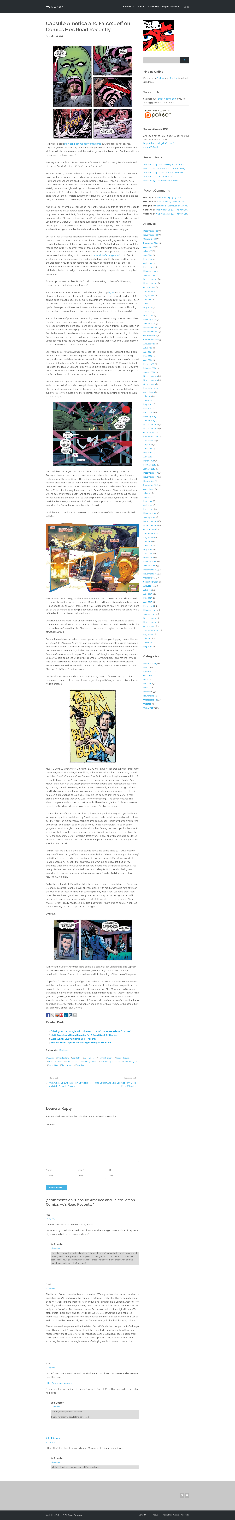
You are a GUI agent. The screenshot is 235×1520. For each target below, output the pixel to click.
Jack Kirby (76, 1058)
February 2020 (149, 368)
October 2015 (149, 578)
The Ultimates (66, 1065)
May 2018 (147, 453)
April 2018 (147, 457)
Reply (135, 1240)
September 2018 (150, 436)
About (141, 6)
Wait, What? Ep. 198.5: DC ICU (170, 197)
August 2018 (149, 441)
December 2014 (150, 618)
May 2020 (147, 356)
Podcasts (147, 683)
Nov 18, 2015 (50, 1442)
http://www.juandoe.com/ (59, 1383)
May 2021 (147, 307)
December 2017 (150, 473)
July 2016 (147, 541)
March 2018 (148, 461)
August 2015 (149, 586)
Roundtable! (148, 696)
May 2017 (147, 501)
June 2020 (148, 352)
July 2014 (147, 638)
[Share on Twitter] (52, 1015)
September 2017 (150, 485)
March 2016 (148, 558)
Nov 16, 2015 (55, 1406)
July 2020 (147, 348)
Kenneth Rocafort (122, 1058)
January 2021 (149, 323)
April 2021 (147, 311)
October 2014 (149, 626)
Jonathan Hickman (105, 1058)
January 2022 (149, 275)
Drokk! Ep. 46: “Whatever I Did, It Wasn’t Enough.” (165, 168)
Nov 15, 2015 (50, 1219)
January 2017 (149, 517)
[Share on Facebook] (48, 1015)
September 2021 (150, 291)
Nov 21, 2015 (55, 1248)
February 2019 (149, 416)
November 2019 (150, 380)
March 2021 (148, 315)
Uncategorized (150, 700)
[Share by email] (75, 1015)
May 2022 (147, 259)
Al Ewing (50, 1058)
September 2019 (150, 388)
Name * (50, 1170)
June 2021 (147, 303)
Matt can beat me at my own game (82, 144)
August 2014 (149, 634)
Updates (147, 704)
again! (112, 292)
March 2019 (148, 412)
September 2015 (150, 582)
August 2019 (149, 392)
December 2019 (150, 376)
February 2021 (149, 319)
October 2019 (149, 384)
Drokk (146, 667)
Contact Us (128, 6)
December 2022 (150, 231)
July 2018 (147, 445)
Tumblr (173, 78)
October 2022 (149, 239)
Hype (145, 679)
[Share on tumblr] (70, 1015)
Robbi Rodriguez (130, 1062)
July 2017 (147, 493)
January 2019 (149, 420)
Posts (145, 687)
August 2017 (149, 489)
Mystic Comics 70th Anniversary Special (80, 1062)
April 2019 (147, 408)
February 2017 (149, 513)
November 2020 (150, 332)
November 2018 (150, 428)
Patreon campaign (166, 98)
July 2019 (147, 396)
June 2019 (147, 400)
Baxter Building (150, 663)
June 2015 (147, 594)
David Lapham (63, 1058)
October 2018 (149, 432)
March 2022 (148, 267)
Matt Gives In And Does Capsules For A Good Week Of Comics (84, 1035)
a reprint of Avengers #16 (107, 255)
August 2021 (149, 295)
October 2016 (149, 529)
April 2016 (147, 554)
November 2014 (150, 622)
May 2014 (147, 646)
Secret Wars (53, 1065)
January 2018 (149, 469)
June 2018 (147, 449)
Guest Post (148, 675)
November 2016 (150, 525)
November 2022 (150, 235)
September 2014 (150, 630)
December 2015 (150, 570)
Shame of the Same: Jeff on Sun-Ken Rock (174, 206)
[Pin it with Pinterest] (61, 1015)
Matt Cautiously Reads (171, 202)
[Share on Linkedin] (66, 1015)
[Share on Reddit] (57, 1015)
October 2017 (149, 481)
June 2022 (148, 255)
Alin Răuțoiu (53, 1438)
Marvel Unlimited (55, 1062)
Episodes (147, 671)
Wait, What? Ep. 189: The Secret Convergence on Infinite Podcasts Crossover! (70, 1084)
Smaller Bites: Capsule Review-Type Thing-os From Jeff (81, 1042)
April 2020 (148, 360)
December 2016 (150, 521)
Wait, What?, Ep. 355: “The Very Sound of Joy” (163, 164)
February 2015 (149, 610)
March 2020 (148, 364)
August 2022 (149, 247)
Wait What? (148, 708)
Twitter (161, 78)
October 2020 (149, 336)
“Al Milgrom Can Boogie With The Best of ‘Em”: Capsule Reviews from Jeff (91, 1031)
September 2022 (151, 243)
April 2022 (147, 263)
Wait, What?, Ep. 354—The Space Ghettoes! (163, 172)
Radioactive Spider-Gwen (110, 1062)
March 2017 (148, 509)
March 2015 (148, 606)
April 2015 (147, 602)
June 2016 (147, 545)
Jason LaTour (89, 1058)
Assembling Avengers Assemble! (163, 6)
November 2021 (150, 283)
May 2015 (147, 598)
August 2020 (149, 344)
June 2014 (147, 642)
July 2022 (147, 251)
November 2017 (150, 477)
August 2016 (149, 537)
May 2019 (147, 404)
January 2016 (149, 566)
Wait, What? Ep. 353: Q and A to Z (158, 176)
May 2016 (147, 549)
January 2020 (149, 372)
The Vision (80, 1065)
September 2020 (151, 340)
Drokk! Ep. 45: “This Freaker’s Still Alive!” (160, 180)
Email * (80, 1170)
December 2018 (150, 424)
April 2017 (147, 505)
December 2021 (150, 279)
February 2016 (149, 562)
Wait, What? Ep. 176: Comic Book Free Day (73, 1039)
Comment (51, 1124)
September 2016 (150, 533)
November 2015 (150, 574)
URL (110, 1170)
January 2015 (149, 614)
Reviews (63, 1050)
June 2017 (147, 497)
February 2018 (149, 465)
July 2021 (147, 299)
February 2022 (149, 271)
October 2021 (149, 287)
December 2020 (150, 328)
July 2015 (147, 590)
